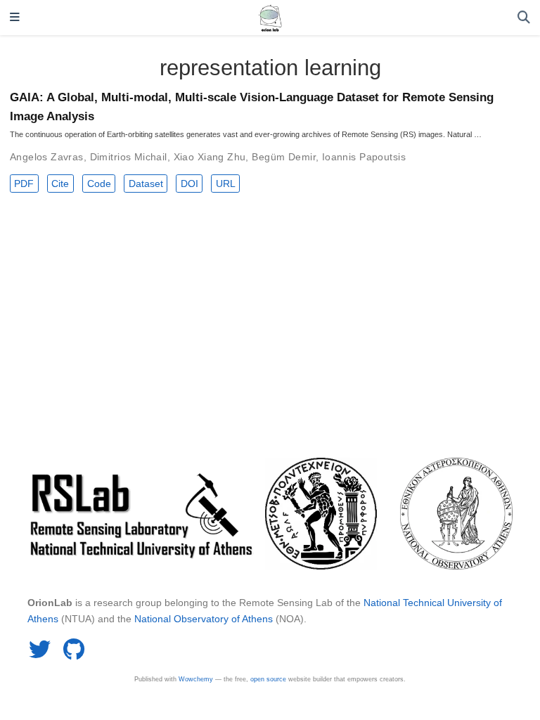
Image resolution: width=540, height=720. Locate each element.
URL (226, 183)
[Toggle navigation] (15, 18)
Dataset (146, 183)
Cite (60, 183)
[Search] (524, 18)
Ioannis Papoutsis (364, 156)
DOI (189, 183)
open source (268, 679)
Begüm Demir (284, 156)
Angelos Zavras (47, 156)
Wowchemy (196, 679)
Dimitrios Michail (128, 156)
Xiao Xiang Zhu (210, 156)
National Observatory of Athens (203, 618)
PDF (24, 183)
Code (99, 183)
